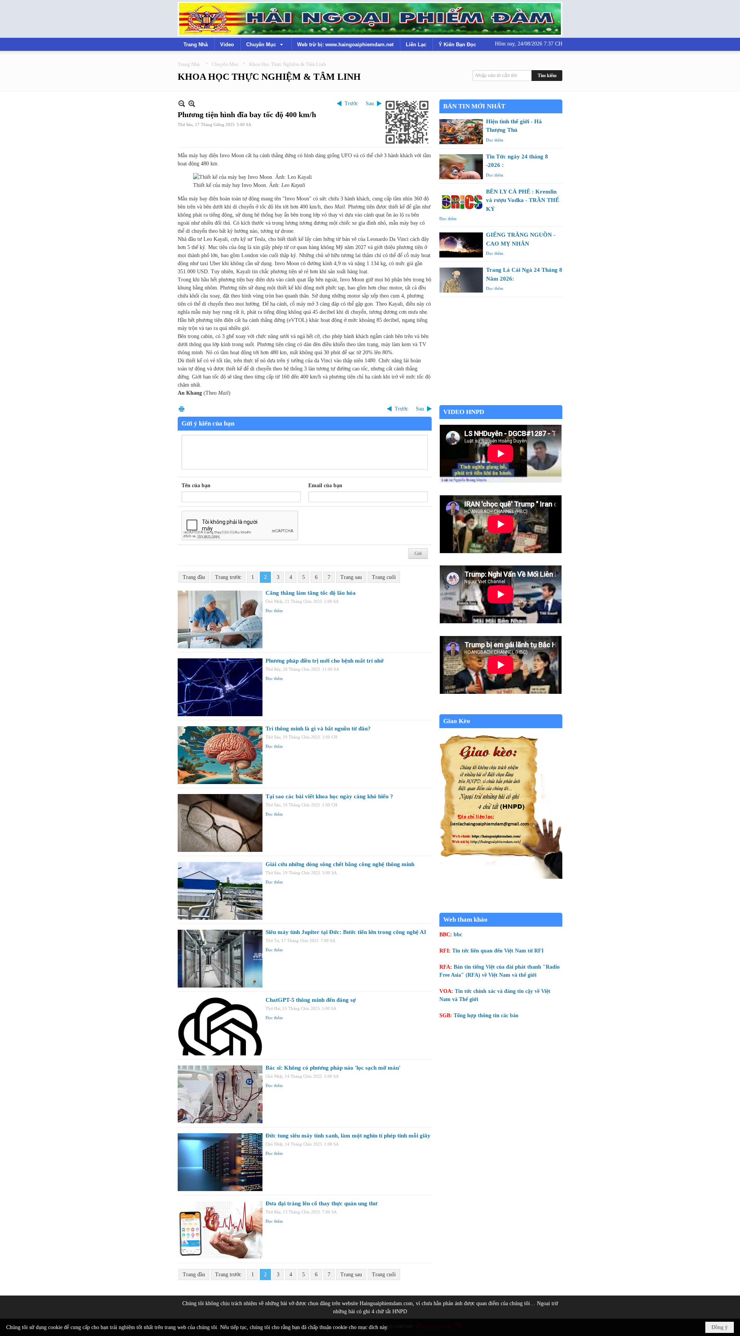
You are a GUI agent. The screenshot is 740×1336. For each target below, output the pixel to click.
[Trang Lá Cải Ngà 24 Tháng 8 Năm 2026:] (461, 280)
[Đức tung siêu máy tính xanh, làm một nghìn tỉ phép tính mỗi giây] (220, 1162)
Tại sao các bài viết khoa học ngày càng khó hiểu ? (329, 796)
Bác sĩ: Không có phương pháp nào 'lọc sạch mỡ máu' (333, 1068)
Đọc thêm (274, 610)
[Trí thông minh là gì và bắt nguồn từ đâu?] (220, 755)
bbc (458, 934)
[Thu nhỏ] (182, 103)
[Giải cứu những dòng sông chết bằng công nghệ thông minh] (220, 891)
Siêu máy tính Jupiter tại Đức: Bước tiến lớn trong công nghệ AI (346, 932)
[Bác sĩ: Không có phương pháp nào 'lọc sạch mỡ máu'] (220, 1094)
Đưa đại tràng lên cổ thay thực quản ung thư (321, 1203)
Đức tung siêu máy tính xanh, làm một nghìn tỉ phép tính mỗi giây (348, 1135)
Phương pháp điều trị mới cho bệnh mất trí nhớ (324, 661)
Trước (351, 103)
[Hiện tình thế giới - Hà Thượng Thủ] (461, 131)
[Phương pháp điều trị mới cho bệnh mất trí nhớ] (220, 687)
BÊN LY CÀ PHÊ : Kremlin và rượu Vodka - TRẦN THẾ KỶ (522, 200)
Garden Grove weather (500, 401)
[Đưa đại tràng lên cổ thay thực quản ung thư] (220, 1230)
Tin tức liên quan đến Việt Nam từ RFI (497, 951)
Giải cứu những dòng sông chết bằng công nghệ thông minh (340, 864)
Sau (370, 103)
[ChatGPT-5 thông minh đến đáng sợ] (220, 1026)
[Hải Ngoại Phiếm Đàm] (370, 19)
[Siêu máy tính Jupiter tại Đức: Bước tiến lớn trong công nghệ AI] (220, 959)
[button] (265, 44)
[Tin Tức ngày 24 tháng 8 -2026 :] (461, 166)
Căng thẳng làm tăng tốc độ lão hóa (311, 593)
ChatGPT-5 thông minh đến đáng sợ (311, 1000)
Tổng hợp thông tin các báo (486, 1015)
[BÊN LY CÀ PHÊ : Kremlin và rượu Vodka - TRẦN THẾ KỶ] (461, 201)
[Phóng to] (192, 103)
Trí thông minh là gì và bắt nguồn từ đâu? (318, 728)
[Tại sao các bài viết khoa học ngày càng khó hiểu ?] (220, 823)
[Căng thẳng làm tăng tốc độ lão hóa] (220, 619)
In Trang (181, 409)
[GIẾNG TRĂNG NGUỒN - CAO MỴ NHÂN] (461, 244)
